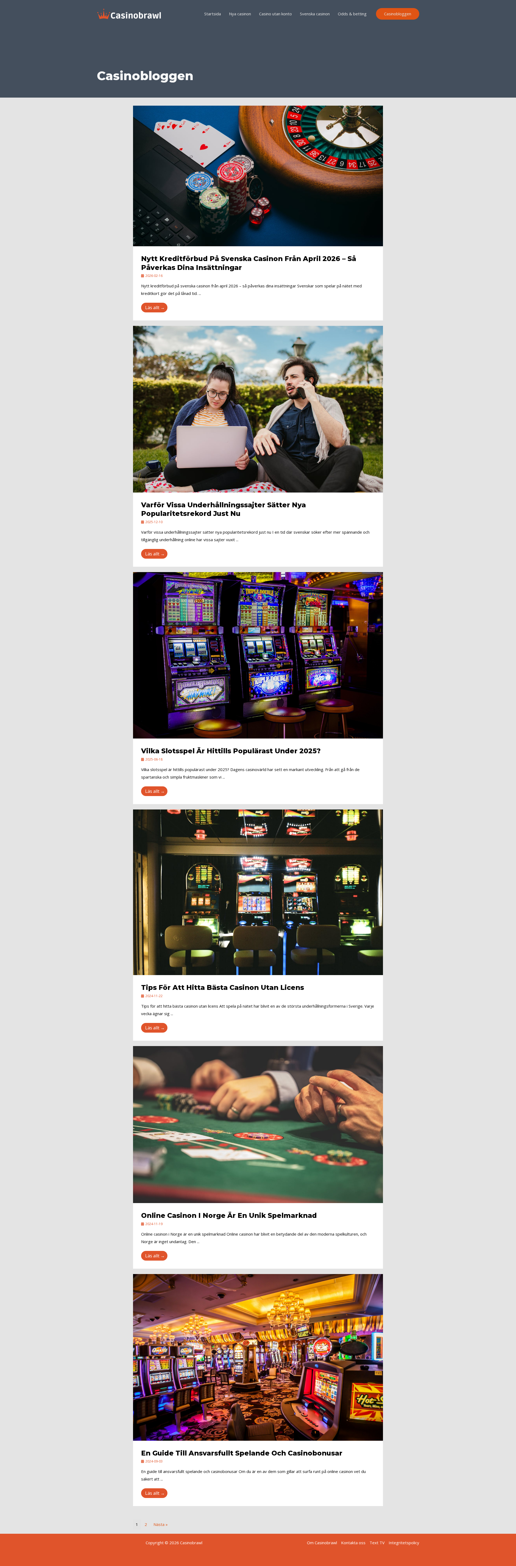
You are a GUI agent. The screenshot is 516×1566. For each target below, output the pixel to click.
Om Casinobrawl (322, 1542)
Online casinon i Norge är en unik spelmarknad (229, 1215)
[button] (397, 14)
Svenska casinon (315, 13)
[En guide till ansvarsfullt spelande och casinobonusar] (258, 1357)
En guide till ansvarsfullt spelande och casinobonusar (241, 1453)
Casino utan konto (275, 13)
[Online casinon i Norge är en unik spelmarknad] (258, 1124)
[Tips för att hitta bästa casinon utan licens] (258, 891)
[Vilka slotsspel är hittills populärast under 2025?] (258, 655)
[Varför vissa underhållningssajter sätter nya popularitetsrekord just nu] (258, 408)
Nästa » (160, 1524)
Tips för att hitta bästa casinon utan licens (222, 987)
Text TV (377, 1542)
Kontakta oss (353, 1542)
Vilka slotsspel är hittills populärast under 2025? (231, 751)
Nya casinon (240, 13)
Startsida (212, 13)
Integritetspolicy (404, 1542)
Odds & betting (352, 13)
